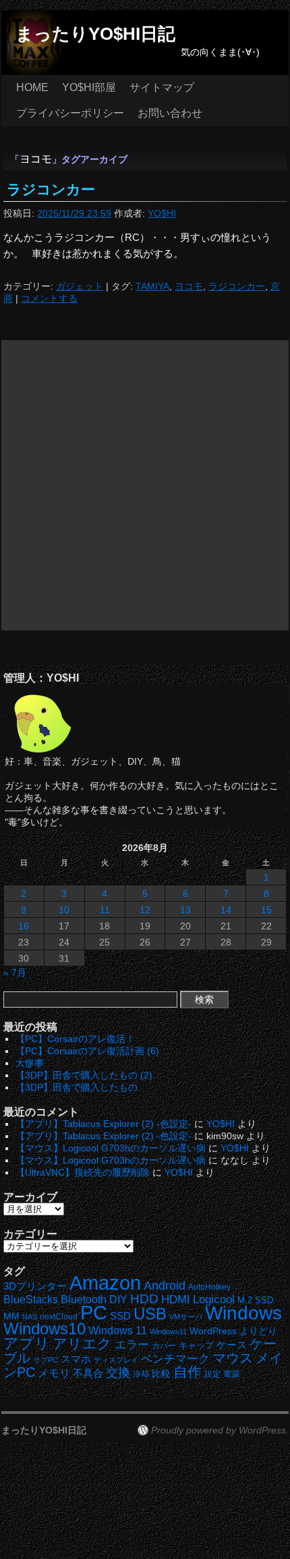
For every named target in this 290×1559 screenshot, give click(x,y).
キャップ (196, 1345)
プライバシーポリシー (70, 113)
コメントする (49, 298)
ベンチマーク (175, 1358)
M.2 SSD (255, 1300)
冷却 (141, 1374)
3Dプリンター (35, 1286)
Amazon (105, 1283)
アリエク (82, 1344)
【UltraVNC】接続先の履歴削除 (83, 1172)
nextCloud (59, 1316)
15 (266, 909)
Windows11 (168, 1332)
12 (145, 909)
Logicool (214, 1299)
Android (164, 1285)
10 (64, 909)
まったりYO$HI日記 (95, 34)
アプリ (26, 1343)
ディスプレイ (116, 1360)
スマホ (76, 1359)
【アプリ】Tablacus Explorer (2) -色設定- (104, 1123)
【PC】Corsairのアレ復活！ (75, 1038)
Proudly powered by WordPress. (220, 1430)
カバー (164, 1345)
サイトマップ (161, 87)
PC (93, 1312)
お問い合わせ (170, 113)
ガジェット (79, 286)
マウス (232, 1357)
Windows (243, 1313)
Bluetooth (84, 1299)
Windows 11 (117, 1330)
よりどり (258, 1330)
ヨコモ (189, 286)
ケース (231, 1345)
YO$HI (162, 213)
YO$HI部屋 (89, 87)
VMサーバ (185, 1317)
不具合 (88, 1373)
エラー (132, 1344)
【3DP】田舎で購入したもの (77, 1087)
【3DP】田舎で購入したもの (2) (84, 1075)
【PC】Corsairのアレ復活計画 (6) (87, 1050)
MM (11, 1316)
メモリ (54, 1373)
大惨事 (30, 1063)
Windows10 (44, 1328)
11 (105, 909)
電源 (231, 1374)
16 (23, 926)
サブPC (45, 1360)
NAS (29, 1317)
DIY (118, 1299)
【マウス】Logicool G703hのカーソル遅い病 (111, 1148)
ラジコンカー (51, 189)
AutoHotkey (209, 1286)
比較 (161, 1374)
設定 (212, 1374)
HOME (32, 87)
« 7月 (14, 972)
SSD (120, 1315)
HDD (144, 1299)
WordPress (213, 1331)
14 (226, 909)
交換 (118, 1372)
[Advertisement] (145, 485)
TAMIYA (152, 286)
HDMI (175, 1299)
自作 (187, 1371)
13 (185, 909)
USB (150, 1314)
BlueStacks (30, 1299)
